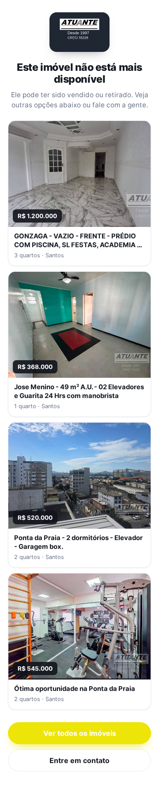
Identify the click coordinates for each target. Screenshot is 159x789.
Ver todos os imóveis (79, 733)
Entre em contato (79, 760)
